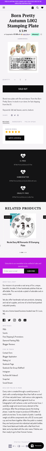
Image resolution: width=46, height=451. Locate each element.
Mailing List (7, 360)
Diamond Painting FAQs (11, 340)
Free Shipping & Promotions (13, 337)
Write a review (15, 138)
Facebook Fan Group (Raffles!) (13, 368)
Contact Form (7, 353)
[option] (23, 57)
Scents (5, 333)
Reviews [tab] (6, 122)
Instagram (6, 371)
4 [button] (25, 252)
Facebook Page (8, 364)
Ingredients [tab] (17, 122)
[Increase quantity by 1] (25, 79)
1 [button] (20, 252)
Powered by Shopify (27, 442)
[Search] (37, 7)
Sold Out (23, 88)
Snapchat (6, 379)
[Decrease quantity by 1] (14, 79)
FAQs (4, 329)
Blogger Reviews (9, 344)
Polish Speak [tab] (30, 122)
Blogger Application (10, 356)
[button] (23, 34)
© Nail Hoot (17, 442)
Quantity (6, 79)
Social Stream (8, 383)
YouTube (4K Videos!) (10, 375)
